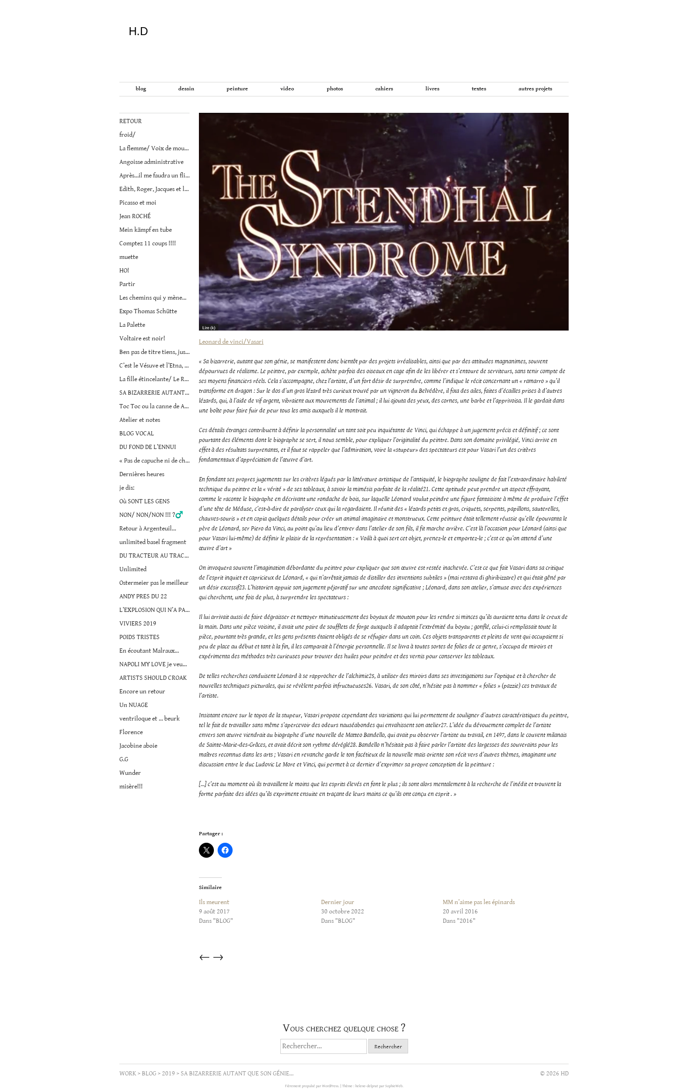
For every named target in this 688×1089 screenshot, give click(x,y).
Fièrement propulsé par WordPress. (312, 1086)
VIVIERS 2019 (137, 623)
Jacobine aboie (138, 746)
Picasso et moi (137, 202)
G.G (123, 759)
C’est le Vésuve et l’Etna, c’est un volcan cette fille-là (154, 365)
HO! (124, 270)
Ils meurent (214, 902)
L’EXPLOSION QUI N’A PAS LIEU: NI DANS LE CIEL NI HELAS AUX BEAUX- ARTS (154, 610)
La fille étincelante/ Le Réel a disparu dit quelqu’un (154, 379)
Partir (127, 284)
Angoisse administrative (151, 162)
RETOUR (130, 121)
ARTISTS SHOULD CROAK (153, 678)
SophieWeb (394, 1086)
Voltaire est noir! (142, 338)
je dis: (126, 488)
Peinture (237, 89)
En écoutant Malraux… (149, 651)
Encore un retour (142, 691)
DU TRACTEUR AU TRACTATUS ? (154, 555)
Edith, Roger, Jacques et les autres (154, 189)
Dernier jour (337, 902)
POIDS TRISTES (139, 637)
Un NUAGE (133, 705)
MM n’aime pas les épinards (479, 902)
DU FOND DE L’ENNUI (147, 447)
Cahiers (384, 89)
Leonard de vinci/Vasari (231, 342)
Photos (335, 89)
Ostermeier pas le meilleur (154, 583)
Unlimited (132, 569)
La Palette (132, 325)
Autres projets (535, 89)
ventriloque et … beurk (149, 718)
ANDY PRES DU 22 (143, 596)
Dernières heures (141, 474)
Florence (131, 732)
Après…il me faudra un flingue (154, 175)
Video (287, 89)
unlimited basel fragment (152, 542)
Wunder (130, 773)
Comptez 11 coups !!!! (147, 243)
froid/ (127, 135)
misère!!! (131, 786)
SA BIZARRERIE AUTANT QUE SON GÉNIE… (154, 393)
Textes (479, 89)
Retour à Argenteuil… (147, 528)
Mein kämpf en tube (145, 230)
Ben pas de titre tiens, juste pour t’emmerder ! (154, 352)
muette (128, 257)
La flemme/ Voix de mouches (154, 148)
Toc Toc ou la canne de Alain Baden (154, 406)
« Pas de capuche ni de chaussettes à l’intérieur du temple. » (154, 460)
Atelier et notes (139, 420)
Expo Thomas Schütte (148, 311)
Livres (432, 89)
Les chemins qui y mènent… (154, 298)
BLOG (141, 89)
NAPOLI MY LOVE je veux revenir (154, 664)
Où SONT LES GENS (144, 501)
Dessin (186, 89)
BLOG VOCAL (136, 433)
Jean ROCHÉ (135, 216)
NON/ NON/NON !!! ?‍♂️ (151, 515)
